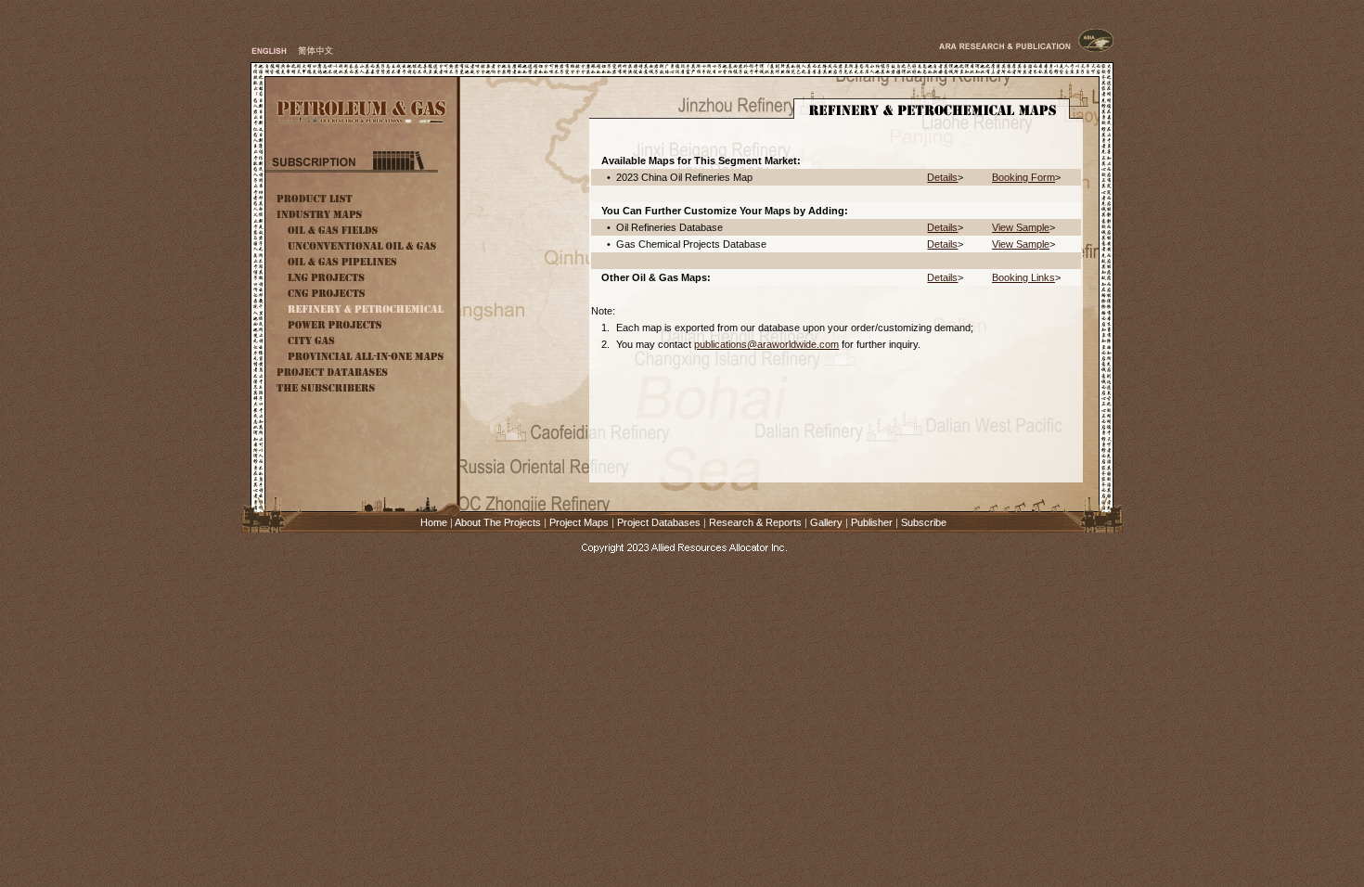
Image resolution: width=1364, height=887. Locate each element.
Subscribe (923, 522)
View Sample (1020, 227)
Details (942, 177)
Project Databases (659, 522)
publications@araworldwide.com (766, 344)
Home (433, 522)
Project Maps (579, 522)
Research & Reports (755, 522)
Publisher (872, 522)
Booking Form (1023, 177)
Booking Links (1023, 277)
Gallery (826, 522)
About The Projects (498, 522)
